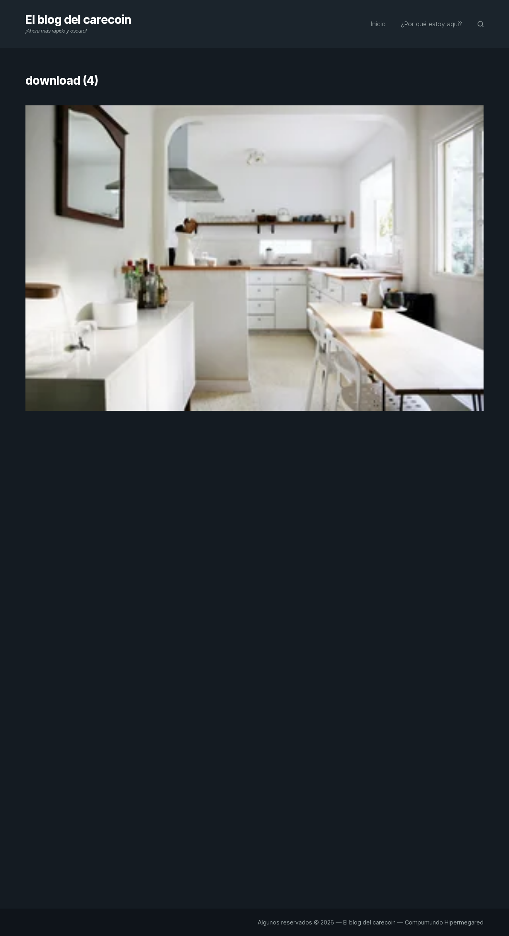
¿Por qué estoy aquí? (431, 24)
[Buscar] (481, 24)
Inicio (378, 24)
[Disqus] (254, 560)
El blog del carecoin (78, 19)
